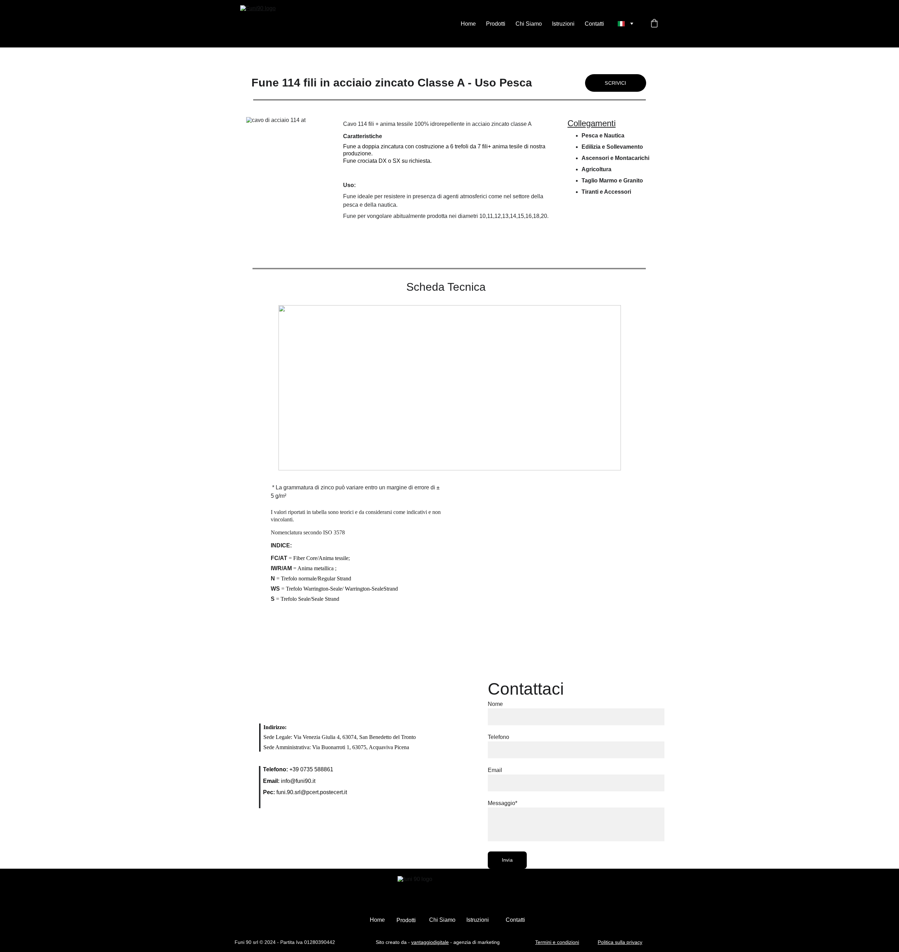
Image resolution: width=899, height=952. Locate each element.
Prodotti (495, 24)
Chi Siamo (529, 24)
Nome (495, 704)
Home (468, 24)
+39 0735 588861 (311, 769)
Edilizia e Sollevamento (612, 147)
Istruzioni (563, 24)
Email (495, 770)
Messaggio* (502, 803)
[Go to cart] (654, 24)
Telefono (498, 737)
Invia (507, 860)
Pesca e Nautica (603, 136)
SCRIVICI (615, 83)
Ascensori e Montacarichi (615, 158)
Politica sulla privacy (620, 942)
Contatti (594, 24)
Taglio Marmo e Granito (612, 181)
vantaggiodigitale (430, 942)
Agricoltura (596, 169)
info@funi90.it (298, 781)
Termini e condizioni (557, 942)
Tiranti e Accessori (606, 192)
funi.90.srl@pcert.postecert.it (311, 792)
